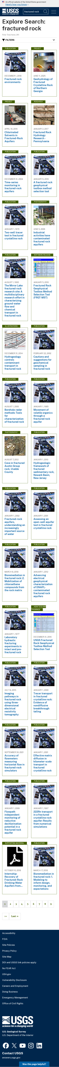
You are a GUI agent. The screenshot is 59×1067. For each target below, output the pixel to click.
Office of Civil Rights (12, 1003)
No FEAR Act (9, 968)
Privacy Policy (9, 951)
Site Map (6, 957)
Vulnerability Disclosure (14, 980)
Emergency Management (15, 997)
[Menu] (54, 12)
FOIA (4, 939)
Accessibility (8, 933)
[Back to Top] (49, 1057)
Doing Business (10, 992)
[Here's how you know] (29, 3)
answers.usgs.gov (11, 1057)
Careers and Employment (15, 986)
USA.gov (6, 974)
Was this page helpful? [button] (34, 1064)
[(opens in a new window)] (5, 1045)
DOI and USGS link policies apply (19, 962)
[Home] (10, 14)
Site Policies (8, 945)
